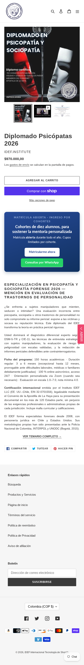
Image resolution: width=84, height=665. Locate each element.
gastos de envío (19, 164)
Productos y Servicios (22, 494)
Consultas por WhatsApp (42, 262)
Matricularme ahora (42, 252)
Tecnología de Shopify (57, 652)
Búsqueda (14, 484)
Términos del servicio (21, 515)
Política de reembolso (21, 525)
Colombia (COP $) (41, 606)
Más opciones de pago (42, 200)
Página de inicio (18, 505)
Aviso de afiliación (19, 546)
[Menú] (77, 11)
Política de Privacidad (21, 535)
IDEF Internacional (35, 652)
